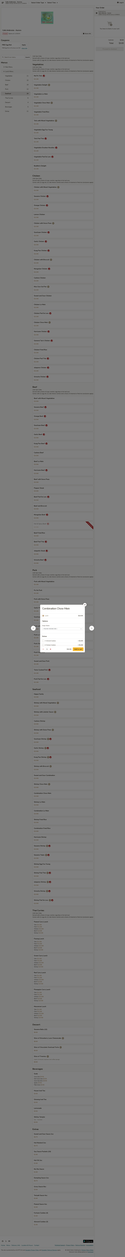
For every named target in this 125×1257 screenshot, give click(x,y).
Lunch (46, 616)
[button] (33, 630)
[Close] (85, 604)
